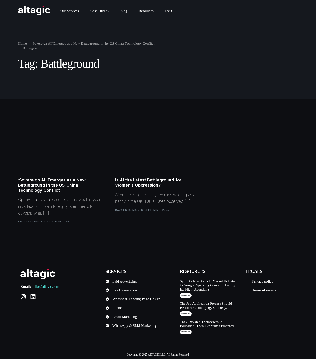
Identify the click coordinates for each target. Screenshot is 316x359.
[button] (186, 295)
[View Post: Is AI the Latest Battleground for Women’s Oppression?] (158, 146)
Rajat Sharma (29, 221)
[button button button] (186, 332)
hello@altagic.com (45, 286)
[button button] (186, 313)
